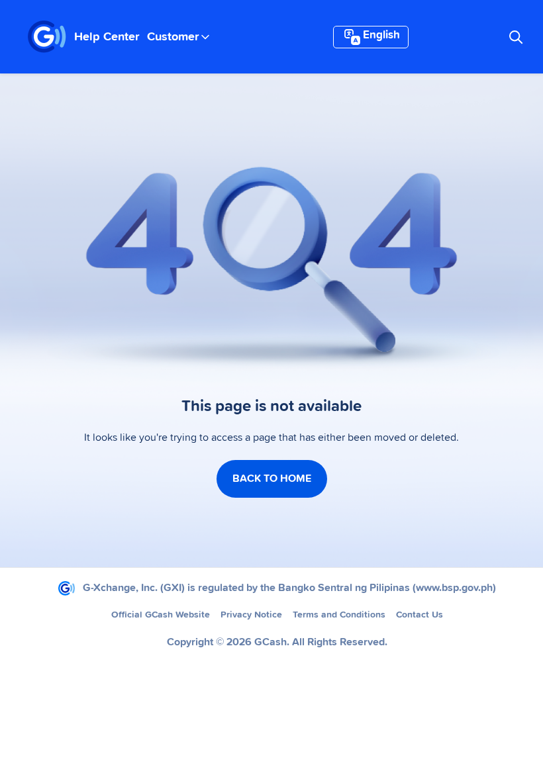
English (381, 35)
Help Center (106, 37)
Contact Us (419, 615)
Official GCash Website (160, 615)
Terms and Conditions (339, 615)
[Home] (47, 37)
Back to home (271, 478)
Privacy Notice (251, 615)
